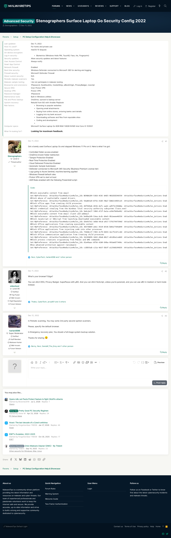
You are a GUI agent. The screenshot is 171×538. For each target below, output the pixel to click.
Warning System (52, 494)
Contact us (118, 526)
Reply (164, 263)
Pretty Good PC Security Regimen (29, 411)
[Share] (162, 141)
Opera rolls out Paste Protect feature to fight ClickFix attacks (36, 399)
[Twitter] (135, 501)
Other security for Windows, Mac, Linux (25, 451)
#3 (166, 316)
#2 (166, 271)
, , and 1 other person (51, 257)
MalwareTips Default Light (16, 526)
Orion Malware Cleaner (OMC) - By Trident (36, 446)
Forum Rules (50, 489)
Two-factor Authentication (56, 504)
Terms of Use (130, 526)
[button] (62, 6)
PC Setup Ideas (15, 416)
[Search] (165, 6)
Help (152, 526)
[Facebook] (131, 501)
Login (90, 489)
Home (158, 526)
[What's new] (159, 6)
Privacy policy (143, 526)
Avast (11, 428)
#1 (166, 141)
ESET (11, 439)
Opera (11, 404)
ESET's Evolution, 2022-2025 (22, 434)
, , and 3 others (48, 302)
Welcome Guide (51, 499)
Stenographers (11, 25)
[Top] (163, 526)
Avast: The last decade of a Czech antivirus (28, 422)
